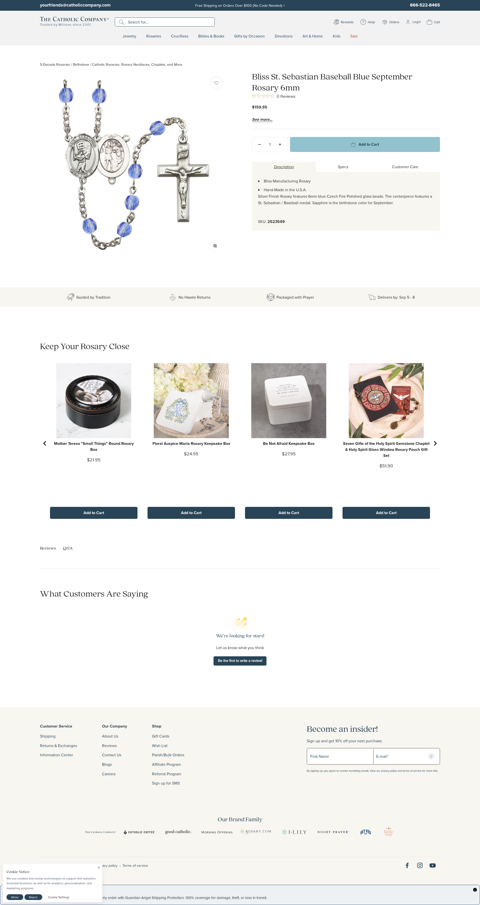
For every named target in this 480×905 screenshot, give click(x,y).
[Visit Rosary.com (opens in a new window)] (256, 832)
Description (284, 166)
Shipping (48, 736)
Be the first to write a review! (240, 660)
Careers (109, 774)
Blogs (107, 764)
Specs (343, 166)
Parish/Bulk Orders (168, 755)
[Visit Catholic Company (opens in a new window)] (100, 832)
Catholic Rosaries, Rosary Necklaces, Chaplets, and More (137, 64)
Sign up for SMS (166, 783)
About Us (110, 736)
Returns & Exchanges (58, 745)
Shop (156, 726)
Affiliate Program (166, 764)
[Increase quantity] (280, 144)
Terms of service (135, 865)
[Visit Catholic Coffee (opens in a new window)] (139, 832)
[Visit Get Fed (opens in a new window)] (366, 832)
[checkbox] (216, 82)
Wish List (160, 745)
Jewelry (129, 36)
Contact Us (111, 755)
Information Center (56, 755)
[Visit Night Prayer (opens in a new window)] (333, 832)
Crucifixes (179, 36)
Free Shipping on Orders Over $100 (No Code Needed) (240, 5)
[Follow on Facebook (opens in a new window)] (407, 865)
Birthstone (81, 64)
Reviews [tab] (48, 548)
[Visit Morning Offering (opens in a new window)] (217, 832)
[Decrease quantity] (259, 144)
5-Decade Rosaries (55, 64)
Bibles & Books (211, 36)
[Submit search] (122, 22)
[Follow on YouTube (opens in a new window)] (432, 865)
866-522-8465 (425, 5)
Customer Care (405, 166)
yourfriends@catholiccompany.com (75, 5)
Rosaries (153, 36)
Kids (336, 36)
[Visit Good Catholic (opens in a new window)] (178, 832)
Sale (354, 36)
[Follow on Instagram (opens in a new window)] (419, 865)
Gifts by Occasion (249, 36)
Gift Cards (160, 736)
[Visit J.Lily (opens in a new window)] (294, 832)
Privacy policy (107, 865)
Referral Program (166, 774)
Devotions (283, 36)
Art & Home (312, 36)
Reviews (109, 745)
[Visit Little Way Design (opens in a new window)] (389, 832)
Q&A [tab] (68, 548)
